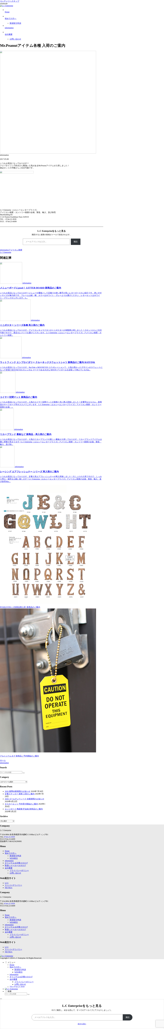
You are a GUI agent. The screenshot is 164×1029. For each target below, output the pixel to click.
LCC (7, 883)
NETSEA (8, 888)
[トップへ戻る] (1, 998)
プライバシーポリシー (19, 870)
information (4, 250)
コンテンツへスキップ (9, 1)
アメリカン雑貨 (15, 250)
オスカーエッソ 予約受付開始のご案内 (21, 804)
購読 (76, 242)
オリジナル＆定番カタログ (16, 863)
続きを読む (82, 1024)
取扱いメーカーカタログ (15, 865)
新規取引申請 (15, 856)
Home (7, 851)
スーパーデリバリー (13, 885)
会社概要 (8, 868)
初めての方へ (10, 853)
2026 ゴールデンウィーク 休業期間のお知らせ (24, 799)
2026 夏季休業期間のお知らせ (17, 791)
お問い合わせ (15, 873)
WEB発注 (14, 858)
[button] (28, 994)
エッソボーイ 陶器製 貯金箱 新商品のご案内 (24, 809)
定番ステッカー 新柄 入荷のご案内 (20, 794)
